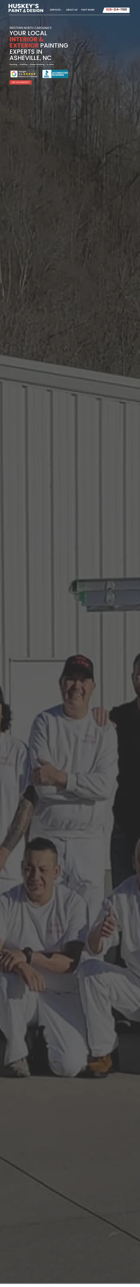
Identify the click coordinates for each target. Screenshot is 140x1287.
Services (55, 9)
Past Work (87, 9)
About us (71, 9)
